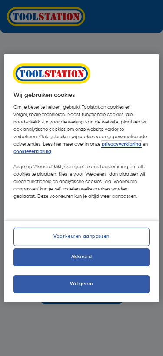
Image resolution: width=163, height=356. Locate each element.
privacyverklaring (121, 144)
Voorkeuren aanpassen (81, 236)
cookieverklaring (32, 151)
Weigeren (81, 283)
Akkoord (81, 257)
